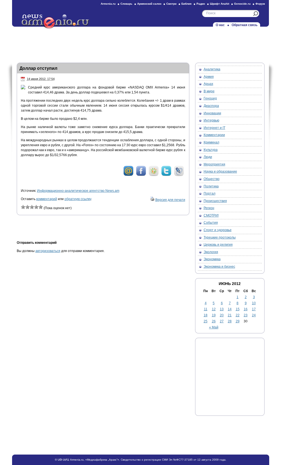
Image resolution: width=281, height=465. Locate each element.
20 (222, 315)
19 (214, 315)
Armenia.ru (108, 3)
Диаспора (211, 106)
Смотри (171, 3)
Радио (200, 3)
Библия (186, 3)
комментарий (46, 199)
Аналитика (212, 69)
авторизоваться (47, 251)
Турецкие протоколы (220, 237)
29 (238, 321)
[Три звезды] (32, 207)
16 (246, 309)
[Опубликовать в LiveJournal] (179, 175)
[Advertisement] (140, 43)
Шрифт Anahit (219, 3)
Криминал (211, 142)
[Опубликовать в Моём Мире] (128, 175)
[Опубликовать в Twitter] (166, 175)
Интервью (211, 120)
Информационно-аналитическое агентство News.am (78, 191)
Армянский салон (149, 3)
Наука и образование (220, 171)
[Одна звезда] (23, 207)
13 (222, 309)
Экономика (212, 259)
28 (230, 321)
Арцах (208, 84)
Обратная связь (244, 25)
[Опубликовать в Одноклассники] (154, 175)
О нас (220, 25)
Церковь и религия (218, 245)
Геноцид (210, 98)
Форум (260, 3)
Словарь (126, 3)
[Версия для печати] (152, 200)
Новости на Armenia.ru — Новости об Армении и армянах (56, 21)
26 (214, 321)
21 (230, 315)
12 (214, 309)
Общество (212, 179)
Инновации (212, 113)
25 (205, 321)
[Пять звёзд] (40, 207)
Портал (209, 193)
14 (230, 309)
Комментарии (214, 135)
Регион (209, 208)
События (211, 223)
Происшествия (215, 201)
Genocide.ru (242, 3)
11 (205, 309)
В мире (209, 91)
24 (254, 315)
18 (205, 315)
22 (238, 315)
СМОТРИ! (211, 215)
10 (254, 303)
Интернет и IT (214, 128)
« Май (213, 327)
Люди (208, 157)
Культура (211, 150)
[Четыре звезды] (36, 207)
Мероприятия (214, 164)
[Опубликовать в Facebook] (141, 175)
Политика (211, 186)
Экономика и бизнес (219, 267)
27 (222, 321)
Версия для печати (170, 200)
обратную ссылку (77, 199)
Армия (209, 77)
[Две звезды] (27, 207)
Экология (211, 252)
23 (246, 315)
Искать (255, 13)
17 (254, 309)
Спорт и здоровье (218, 230)
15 (238, 309)
